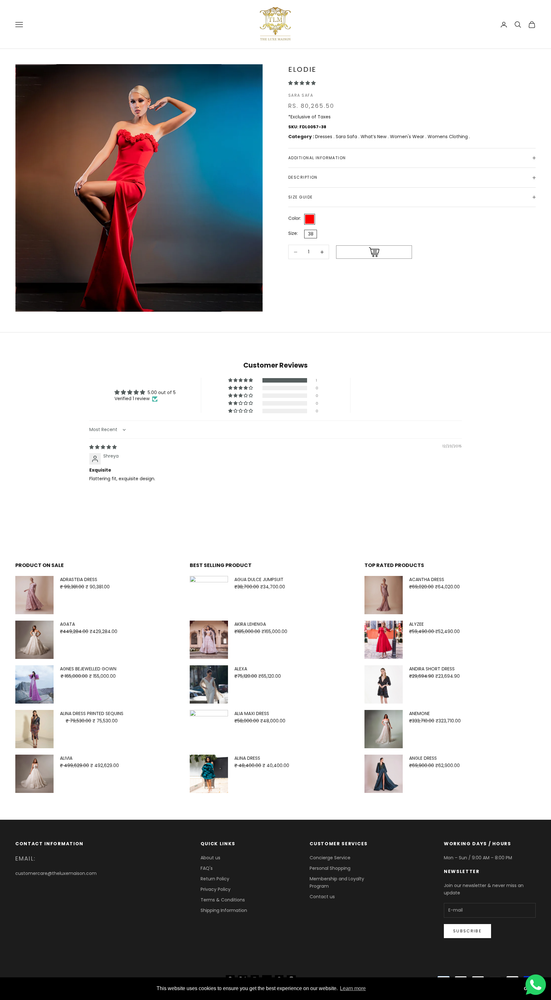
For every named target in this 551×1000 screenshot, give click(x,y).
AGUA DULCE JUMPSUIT (258, 579)
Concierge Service (330, 857)
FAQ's (207, 868)
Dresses (324, 136)
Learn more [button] (353, 988)
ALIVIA (66, 758)
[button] (302, 83)
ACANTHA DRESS (426, 579)
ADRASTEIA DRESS (78, 579)
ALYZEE (416, 624)
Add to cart (374, 252)
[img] (103, 447)
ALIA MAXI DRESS (251, 713)
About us (210, 857)
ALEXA (240, 669)
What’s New (374, 136)
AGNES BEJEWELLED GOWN (88, 669)
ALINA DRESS (247, 758)
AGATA (67, 624)
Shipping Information (224, 910)
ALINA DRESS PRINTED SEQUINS (91, 713)
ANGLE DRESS (423, 758)
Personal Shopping (330, 868)
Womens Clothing (448, 136)
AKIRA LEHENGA (250, 624)
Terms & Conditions (223, 900)
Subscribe (467, 931)
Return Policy (215, 879)
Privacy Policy (216, 889)
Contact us (322, 896)
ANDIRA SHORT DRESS (432, 669)
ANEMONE (419, 713)
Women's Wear (407, 136)
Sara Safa (300, 95)
